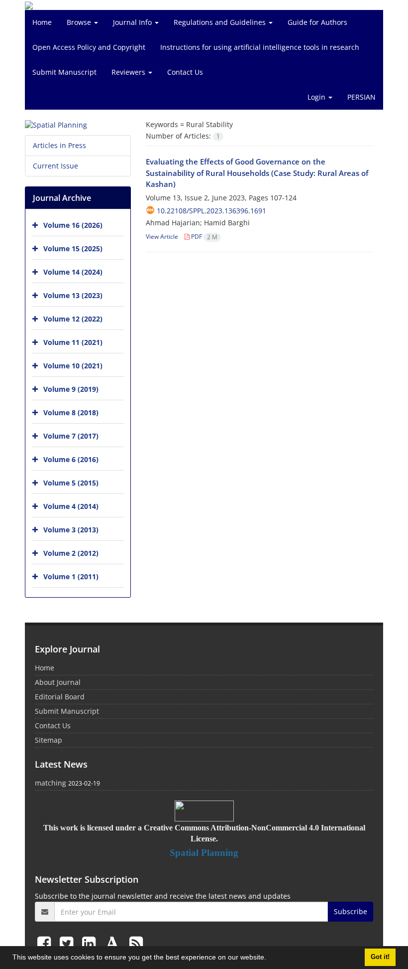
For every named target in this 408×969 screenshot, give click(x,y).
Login (317, 97)
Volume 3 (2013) (71, 529)
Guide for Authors (317, 22)
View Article (162, 236)
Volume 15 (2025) (72, 248)
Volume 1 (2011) (71, 576)
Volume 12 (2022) (72, 318)
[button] (269, 958)
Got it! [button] (380, 957)
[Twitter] (68, 943)
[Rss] (136, 943)
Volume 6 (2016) (71, 459)
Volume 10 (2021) (72, 365)
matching (50, 783)
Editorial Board (60, 696)
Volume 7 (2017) (71, 436)
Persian (361, 97)
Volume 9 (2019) (71, 389)
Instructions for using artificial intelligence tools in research (259, 47)
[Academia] (114, 943)
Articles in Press (59, 145)
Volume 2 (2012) (71, 553)
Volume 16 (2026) (72, 225)
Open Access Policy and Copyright (88, 47)
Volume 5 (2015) (71, 482)
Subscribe (350, 911)
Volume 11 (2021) (72, 342)
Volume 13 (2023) (72, 295)
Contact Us (185, 72)
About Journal (58, 682)
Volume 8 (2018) (71, 412)
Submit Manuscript (64, 72)
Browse (80, 22)
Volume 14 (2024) (72, 272)
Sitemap (48, 740)
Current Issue (55, 165)
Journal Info (133, 22)
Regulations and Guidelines (221, 22)
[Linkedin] (91, 943)
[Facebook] (46, 943)
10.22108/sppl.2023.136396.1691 (211, 210)
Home (42, 22)
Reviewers (129, 72)
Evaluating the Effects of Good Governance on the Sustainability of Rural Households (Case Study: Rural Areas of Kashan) (257, 173)
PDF (203, 236)
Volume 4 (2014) (71, 506)
